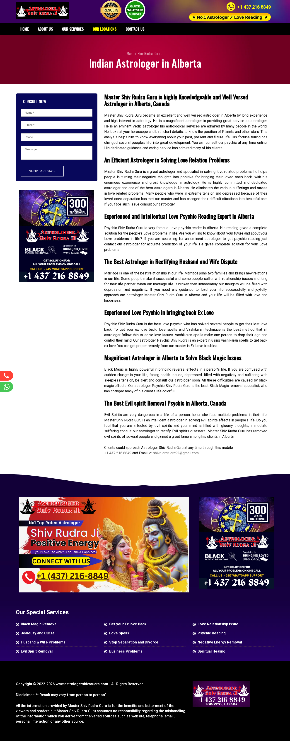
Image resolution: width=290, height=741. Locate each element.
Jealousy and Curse (38, 633)
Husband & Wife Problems (43, 642)
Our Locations (105, 29)
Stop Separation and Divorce (133, 642)
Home (24, 29)
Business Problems (126, 651)
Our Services (73, 29)
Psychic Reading (212, 633)
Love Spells (119, 633)
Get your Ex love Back (127, 624)
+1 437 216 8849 (254, 7)
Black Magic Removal (39, 624)
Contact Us (135, 29)
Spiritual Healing (211, 651)
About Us (45, 29)
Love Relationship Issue (218, 624)
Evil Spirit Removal (37, 651)
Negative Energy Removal (220, 642)
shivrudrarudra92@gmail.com (176, 453)
